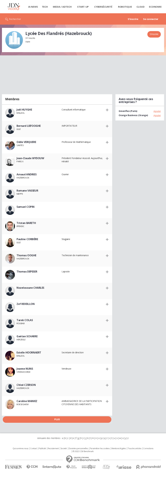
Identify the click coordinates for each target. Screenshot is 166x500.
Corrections (148, 448)
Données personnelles (78, 448)
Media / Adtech (62, 6)
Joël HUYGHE (24, 109)
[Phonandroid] (148, 467)
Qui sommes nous (20, 448)
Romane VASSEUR (27, 190)
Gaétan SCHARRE (27, 336)
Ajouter (157, 111)
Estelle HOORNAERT (29, 352)
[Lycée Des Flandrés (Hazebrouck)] (14, 40)
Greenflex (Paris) (128, 111)
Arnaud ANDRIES (26, 174)
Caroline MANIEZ (27, 401)
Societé (64, 448)
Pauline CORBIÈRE (27, 239)
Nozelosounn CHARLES (30, 288)
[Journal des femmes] (13, 467)
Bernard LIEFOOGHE (29, 126)
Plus (57, 419)
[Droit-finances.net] (71, 467)
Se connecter (150, 19)
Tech (45, 6)
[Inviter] (107, 109)
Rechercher (15, 19)
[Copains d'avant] (89, 467)
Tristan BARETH (26, 223)
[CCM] (32, 467)
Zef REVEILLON (26, 304)
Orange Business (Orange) (133, 115)
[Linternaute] (52, 466)
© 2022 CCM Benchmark (83, 451)
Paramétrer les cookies (100, 448)
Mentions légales (119, 448)
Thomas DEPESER (27, 271)
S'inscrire (133, 19)
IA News (33, 6)
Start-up (83, 6)
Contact (33, 448)
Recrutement (53, 448)
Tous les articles (134, 448)
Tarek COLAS (25, 320)
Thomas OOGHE (26, 255)
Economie (155, 6)
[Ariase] (123, 467)
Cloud (140, 6)
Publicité (42, 448)
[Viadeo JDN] (106, 467)
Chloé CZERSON (26, 385)
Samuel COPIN (26, 207)
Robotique (125, 6)
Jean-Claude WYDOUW (30, 158)
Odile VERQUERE (26, 142)
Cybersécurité (103, 6)
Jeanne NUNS (25, 368)
